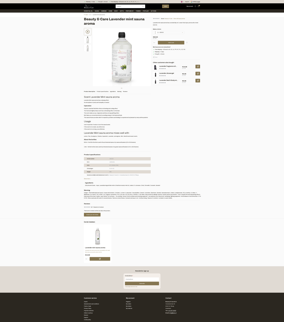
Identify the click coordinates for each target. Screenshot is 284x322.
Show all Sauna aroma (179, 18)
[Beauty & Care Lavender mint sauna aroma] (97, 236)
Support (187, 1)
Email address (129, 275)
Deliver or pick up (88, 313)
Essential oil (88, 11)
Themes (138, 11)
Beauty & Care (168, 18)
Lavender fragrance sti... (168, 66)
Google (198, 1)
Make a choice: (157, 29)
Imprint (86, 301)
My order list (129, 308)
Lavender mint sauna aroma (95, 247)
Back (86, 14)
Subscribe (142, 283)
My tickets (128, 306)
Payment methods (88, 310)
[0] (198, 6)
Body (116, 11)
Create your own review (92, 214)
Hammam (103, 11)
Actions (153, 11)
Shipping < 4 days (159, 51)
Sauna (97, 11)
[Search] (143, 6)
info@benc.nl (173, 313)
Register (128, 301)
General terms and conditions (91, 304)
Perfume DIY (130, 11)
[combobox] (130, 6)
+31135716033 (172, 310)
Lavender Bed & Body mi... (168, 80)
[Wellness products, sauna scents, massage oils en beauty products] (91, 6)
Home (110, 11)
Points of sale (87, 306)
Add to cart (171, 42)
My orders (128, 304)
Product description (89, 91)
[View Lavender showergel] (155, 74)
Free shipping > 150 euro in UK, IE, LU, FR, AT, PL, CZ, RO (170, 49)
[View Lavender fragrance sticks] (155, 67)
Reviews (125, 91)
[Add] (197, 66)
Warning (119, 91)
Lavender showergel (166, 73)
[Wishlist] (195, 6)
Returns (86, 315)
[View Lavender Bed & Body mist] (155, 81)
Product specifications (102, 91)
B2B (165, 6)
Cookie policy (87, 319)
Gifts (122, 11)
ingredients (113, 91)
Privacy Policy (87, 308)
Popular (146, 11)
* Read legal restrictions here (131, 286)
